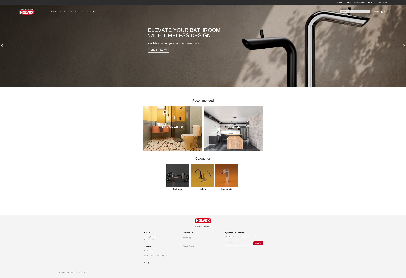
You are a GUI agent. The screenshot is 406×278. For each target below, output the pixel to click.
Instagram (148, 262)
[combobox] (355, 11)
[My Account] (381, 12)
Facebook (144, 262)
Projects (348, 2)
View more (157, 49)
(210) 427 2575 (149, 239)
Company (339, 2)
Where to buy (382, 2)
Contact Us (371, 2)
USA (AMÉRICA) (375, 11)
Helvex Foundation (359, 2)
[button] (385, 11)
